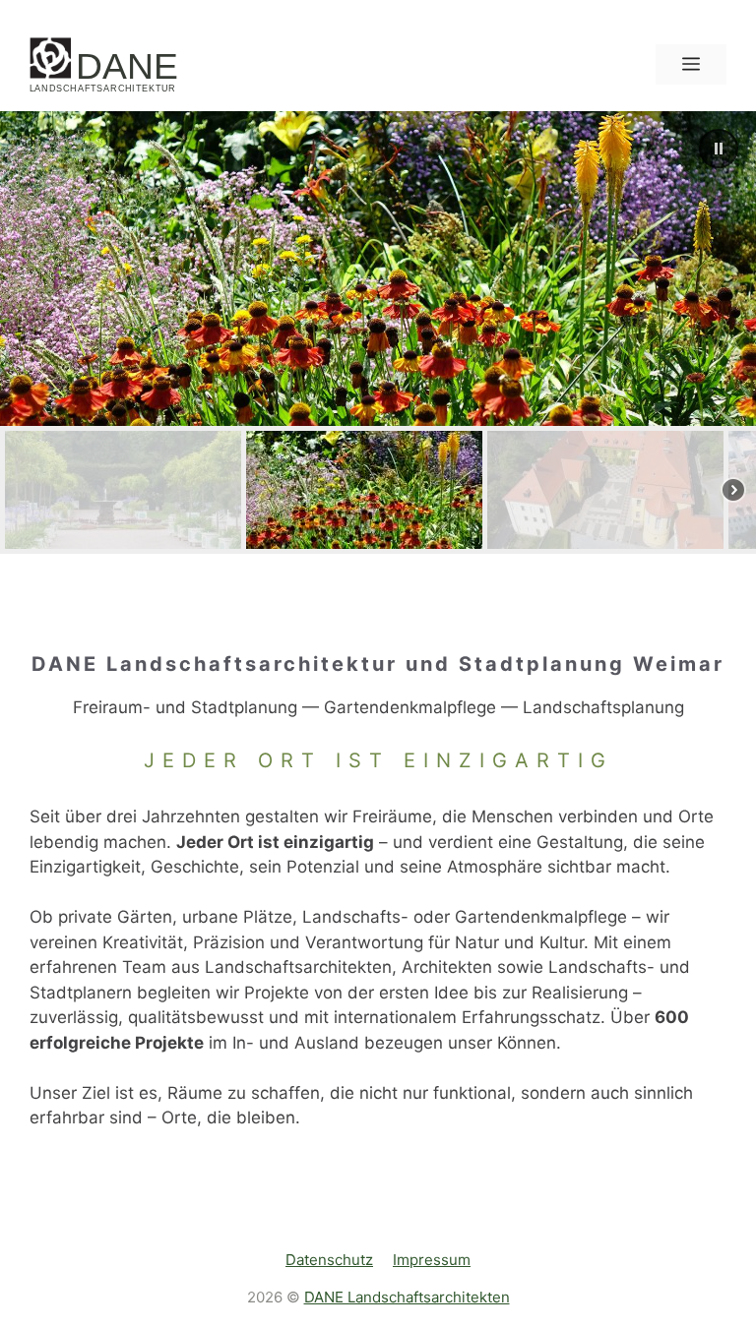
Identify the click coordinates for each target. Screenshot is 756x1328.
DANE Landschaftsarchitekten (407, 1297)
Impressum (432, 1259)
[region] (378, 332)
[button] (718, 148)
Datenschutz (329, 1259)
